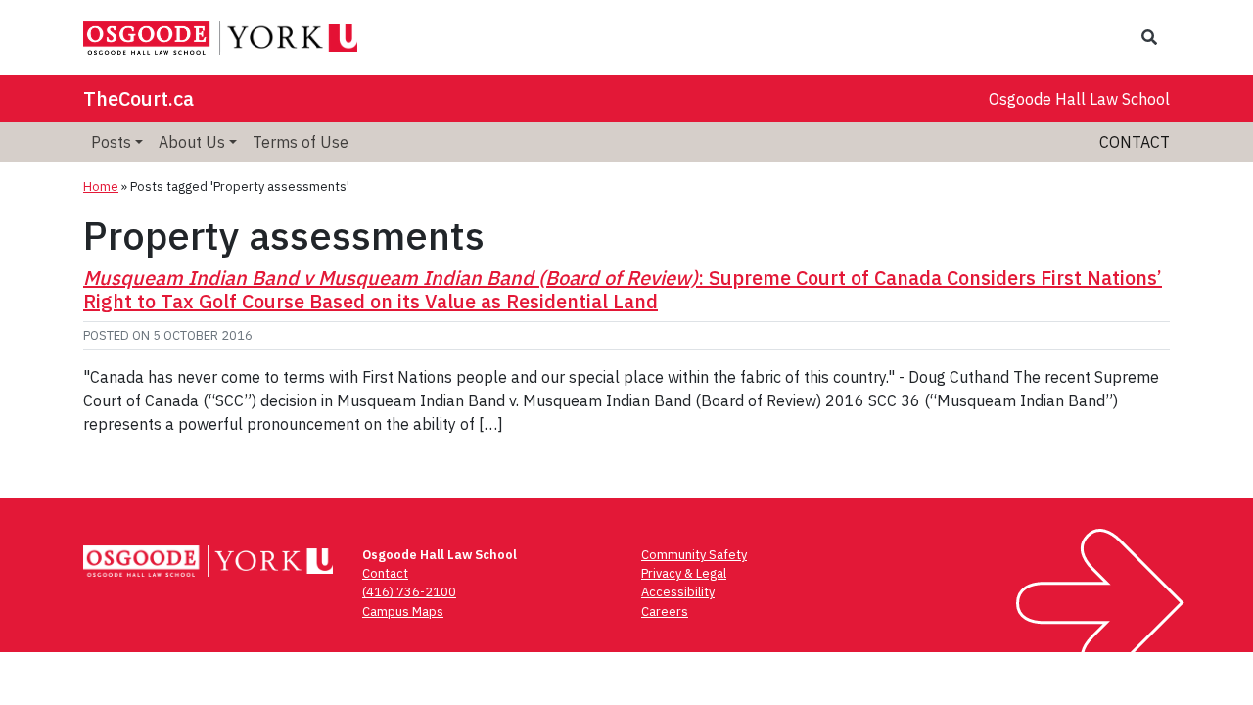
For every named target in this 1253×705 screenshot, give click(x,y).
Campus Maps (402, 611)
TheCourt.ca (138, 98)
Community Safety (694, 554)
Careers (664, 611)
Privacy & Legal (683, 573)
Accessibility (678, 592)
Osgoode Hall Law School (1079, 99)
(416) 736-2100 (409, 592)
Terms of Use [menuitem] (300, 142)
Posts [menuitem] (111, 142)
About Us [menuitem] (192, 142)
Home (100, 186)
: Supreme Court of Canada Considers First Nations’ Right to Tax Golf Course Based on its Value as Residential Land (622, 289)
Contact (1134, 142)
